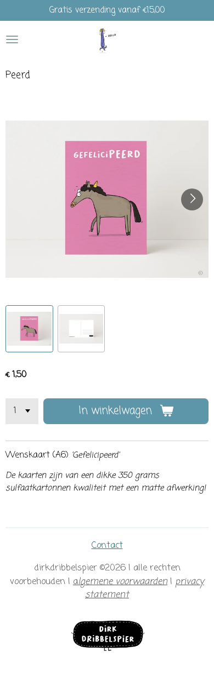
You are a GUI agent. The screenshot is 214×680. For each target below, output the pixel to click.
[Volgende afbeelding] (192, 199)
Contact (107, 545)
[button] (29, 329)
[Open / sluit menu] (12, 40)
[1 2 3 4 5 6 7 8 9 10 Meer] (21, 411)
